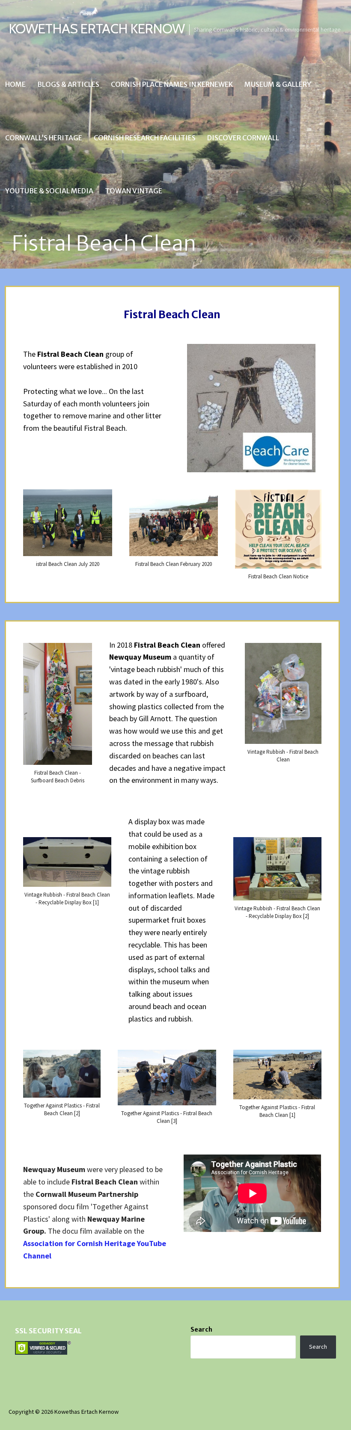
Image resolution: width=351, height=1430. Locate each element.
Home (15, 84)
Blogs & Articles (68, 84)
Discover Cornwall (243, 137)
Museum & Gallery (277, 84)
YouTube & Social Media (49, 191)
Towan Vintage (133, 191)
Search (201, 1329)
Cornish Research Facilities (145, 137)
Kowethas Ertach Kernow (96, 28)
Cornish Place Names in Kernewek (172, 84)
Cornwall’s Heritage (43, 137)
